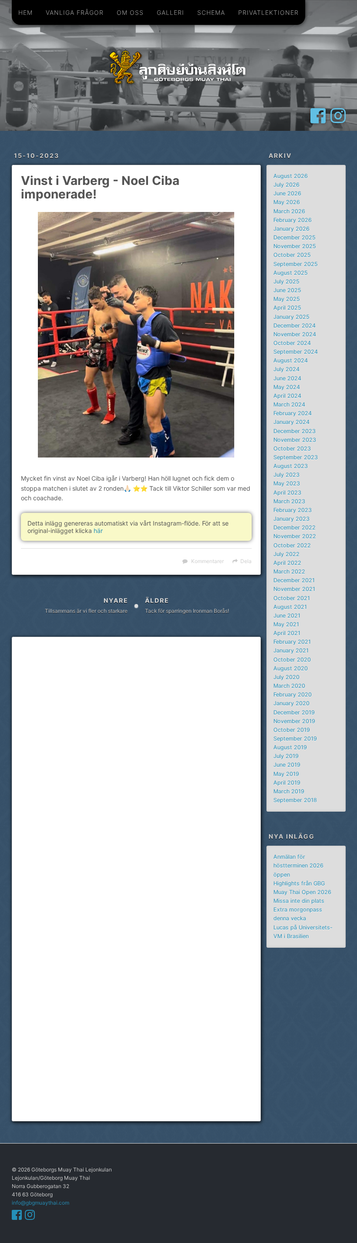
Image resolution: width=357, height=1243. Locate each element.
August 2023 (290, 466)
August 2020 (290, 668)
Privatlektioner (268, 12)
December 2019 (294, 712)
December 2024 (294, 325)
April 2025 (287, 307)
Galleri (170, 12)
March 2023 (289, 501)
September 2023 (295, 457)
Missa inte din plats (298, 901)
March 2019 (288, 791)
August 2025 (290, 273)
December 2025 (294, 237)
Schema (211, 12)
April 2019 (286, 782)
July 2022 (286, 554)
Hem (25, 12)
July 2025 (286, 281)
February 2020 (292, 694)
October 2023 (292, 448)
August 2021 (290, 607)
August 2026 (290, 176)
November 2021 (294, 589)
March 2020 (289, 686)
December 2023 (294, 431)
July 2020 (286, 677)
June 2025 (287, 290)
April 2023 (287, 492)
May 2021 (286, 624)
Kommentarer (207, 561)
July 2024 (286, 369)
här (98, 530)
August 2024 (290, 360)
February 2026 (292, 220)
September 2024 (295, 351)
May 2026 (286, 202)
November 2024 (294, 334)
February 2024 (292, 413)
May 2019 (286, 774)
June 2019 (286, 765)
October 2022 (292, 545)
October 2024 (292, 343)
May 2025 (286, 299)
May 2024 (286, 387)
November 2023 (294, 440)
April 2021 (286, 633)
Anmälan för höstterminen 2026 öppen (298, 866)
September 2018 (295, 800)
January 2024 (291, 422)
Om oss (130, 12)
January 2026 (291, 228)
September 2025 (295, 264)
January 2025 (291, 317)
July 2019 (286, 756)
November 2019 (294, 721)
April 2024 (287, 396)
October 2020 (292, 659)
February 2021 (292, 642)
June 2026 (287, 193)
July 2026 (286, 184)
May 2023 (286, 483)
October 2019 (291, 730)
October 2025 (292, 255)
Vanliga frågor (75, 12)
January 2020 (291, 703)
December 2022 (294, 527)
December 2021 (294, 580)
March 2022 (289, 571)
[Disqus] (136, 762)
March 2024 (289, 404)
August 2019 (290, 747)
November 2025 (294, 246)
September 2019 (295, 738)
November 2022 (294, 536)
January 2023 (291, 519)
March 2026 (289, 211)
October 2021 (291, 598)
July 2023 (286, 474)
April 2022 (287, 563)
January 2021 (291, 650)
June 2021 (286, 615)
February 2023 (292, 510)
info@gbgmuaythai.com (40, 1202)
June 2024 (287, 378)
